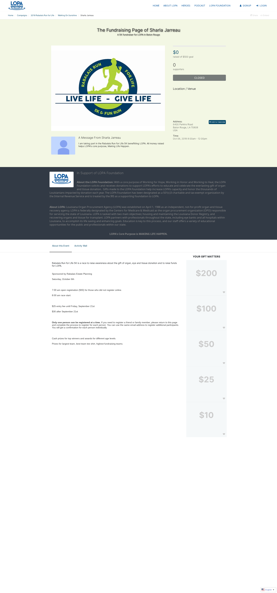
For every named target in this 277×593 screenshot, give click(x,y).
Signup (247, 5)
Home (156, 5)
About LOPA (170, 5)
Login (263, 5)
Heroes (185, 5)
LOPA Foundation (220, 5)
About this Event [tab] (60, 245)
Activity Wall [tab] (80, 245)
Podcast (199, 5)
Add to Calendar (218, 122)
